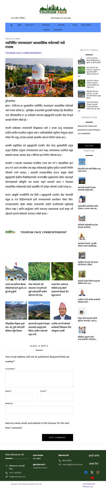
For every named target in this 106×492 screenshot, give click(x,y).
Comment (10, 369)
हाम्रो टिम (93, 463)
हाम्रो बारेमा (94, 455)
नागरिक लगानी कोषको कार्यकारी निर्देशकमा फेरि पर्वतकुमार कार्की (61, 327)
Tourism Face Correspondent (23, 53)
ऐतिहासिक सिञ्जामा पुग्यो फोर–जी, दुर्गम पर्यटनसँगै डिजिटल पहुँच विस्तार (15, 327)
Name (8, 391)
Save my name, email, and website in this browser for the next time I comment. (37, 425)
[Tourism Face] (53, 10)
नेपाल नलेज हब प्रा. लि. (14, 454)
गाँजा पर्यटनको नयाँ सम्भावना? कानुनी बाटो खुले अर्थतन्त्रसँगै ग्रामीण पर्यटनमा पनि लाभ (37, 290)
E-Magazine (58, 30)
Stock (75, 25)
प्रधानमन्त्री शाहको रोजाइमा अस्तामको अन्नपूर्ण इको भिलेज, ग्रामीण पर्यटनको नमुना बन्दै (39, 329)
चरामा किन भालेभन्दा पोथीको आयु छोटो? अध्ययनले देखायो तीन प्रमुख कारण (60, 290)
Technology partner (89, 484)
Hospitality (29, 25)
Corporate (46, 25)
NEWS (19, 25)
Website (9, 403)
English (47, 30)
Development (86, 25)
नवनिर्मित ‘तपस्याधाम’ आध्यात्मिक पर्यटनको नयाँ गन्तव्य (35, 45)
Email (43, 391)
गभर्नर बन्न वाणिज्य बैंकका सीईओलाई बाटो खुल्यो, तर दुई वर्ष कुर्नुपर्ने (15, 288)
